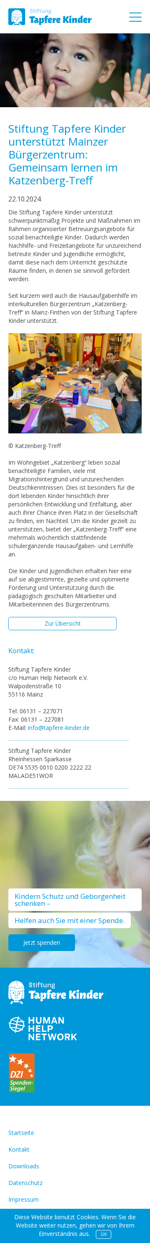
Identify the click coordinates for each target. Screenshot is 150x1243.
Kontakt (19, 1149)
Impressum (23, 1199)
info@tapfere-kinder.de (59, 728)
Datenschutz (25, 1183)
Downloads (23, 1166)
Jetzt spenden (41, 942)
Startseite (21, 1133)
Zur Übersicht (63, 623)
